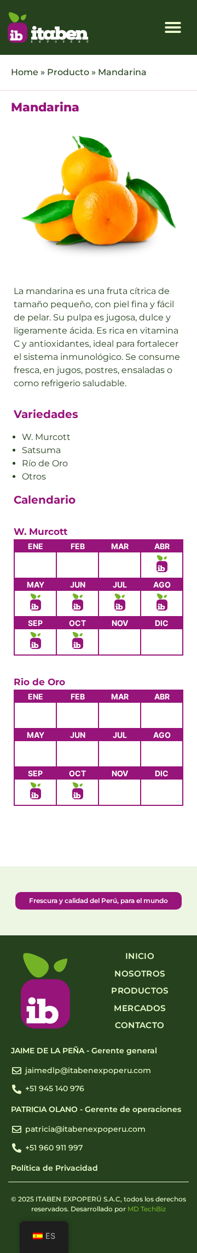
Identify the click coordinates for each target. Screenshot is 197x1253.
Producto (68, 72)
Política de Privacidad (54, 1168)
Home (24, 72)
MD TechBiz (147, 1209)
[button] (173, 27)
